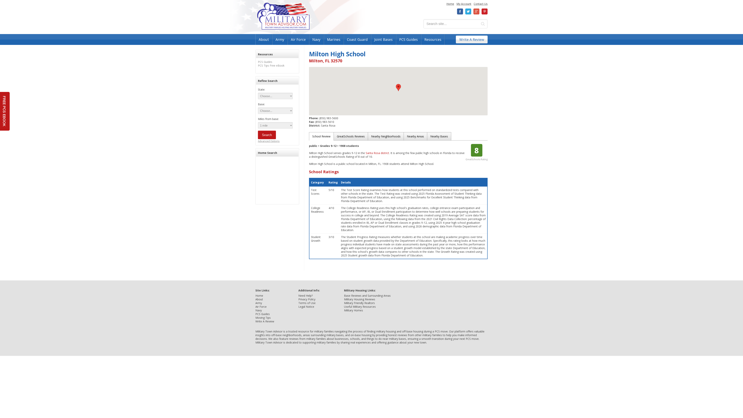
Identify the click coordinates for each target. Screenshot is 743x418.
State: (261, 89)
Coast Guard (357, 39)
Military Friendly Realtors (359, 303)
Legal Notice (306, 306)
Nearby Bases (439, 136)
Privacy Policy (306, 299)
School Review (321, 136)
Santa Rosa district (377, 153)
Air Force (298, 39)
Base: (261, 104)
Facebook (460, 12)
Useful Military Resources (360, 306)
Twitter (468, 12)
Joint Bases (383, 39)
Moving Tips (263, 317)
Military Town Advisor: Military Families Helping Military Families (283, 16)
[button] (398, 87)
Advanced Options (269, 141)
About (264, 39)
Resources (432, 39)
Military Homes (353, 310)
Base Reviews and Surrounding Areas (367, 295)
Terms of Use (307, 303)
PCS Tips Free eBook (271, 65)
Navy (316, 39)
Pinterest (484, 12)
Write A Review (471, 39)
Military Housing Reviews (359, 299)
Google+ (476, 12)
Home (450, 4)
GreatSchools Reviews (351, 136)
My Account (463, 4)
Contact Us (481, 4)
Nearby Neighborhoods (386, 136)
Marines (333, 39)
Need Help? (305, 295)
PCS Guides (408, 39)
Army (280, 39)
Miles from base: (268, 119)
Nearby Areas (415, 136)
